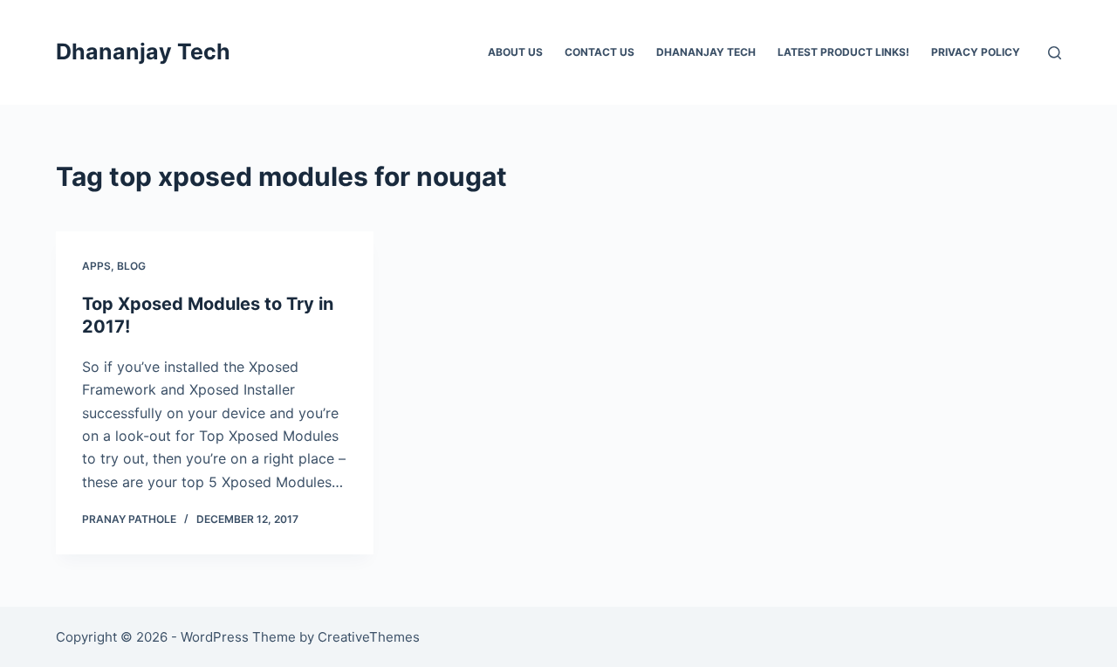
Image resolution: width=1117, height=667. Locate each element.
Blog (131, 265)
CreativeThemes (369, 637)
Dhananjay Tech (143, 51)
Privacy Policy (975, 51)
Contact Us (599, 51)
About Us (515, 51)
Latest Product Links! (843, 51)
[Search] (1054, 52)
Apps (96, 265)
